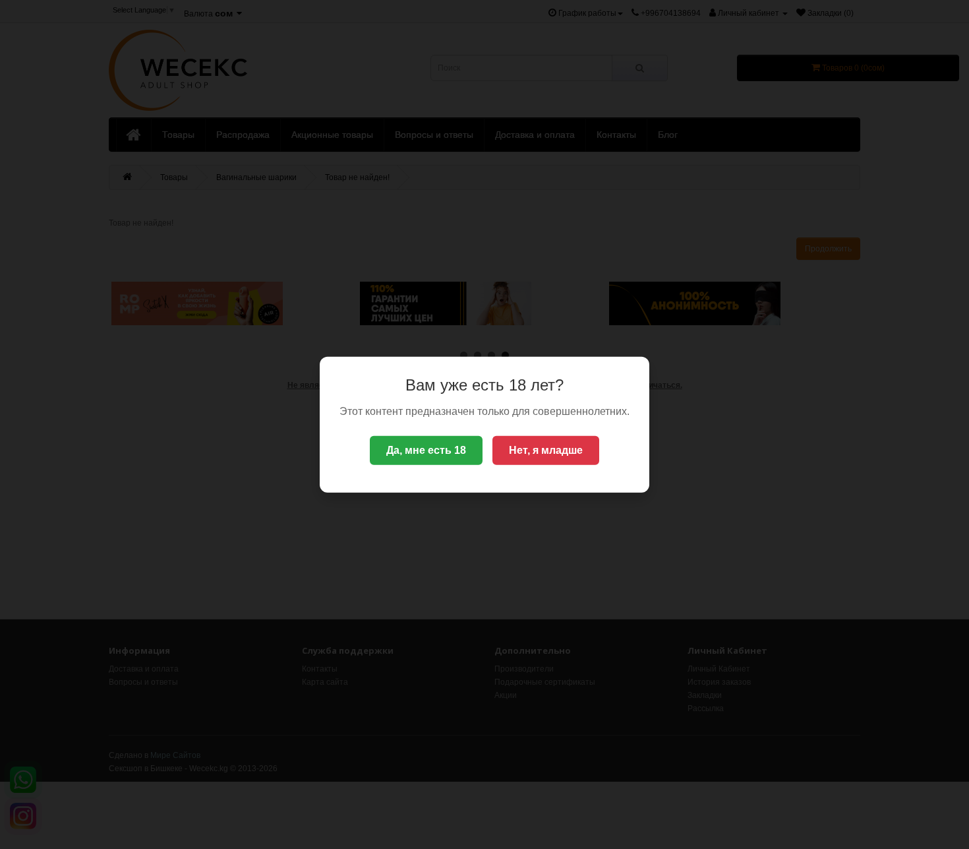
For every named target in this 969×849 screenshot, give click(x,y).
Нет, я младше (546, 450)
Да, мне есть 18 (426, 450)
